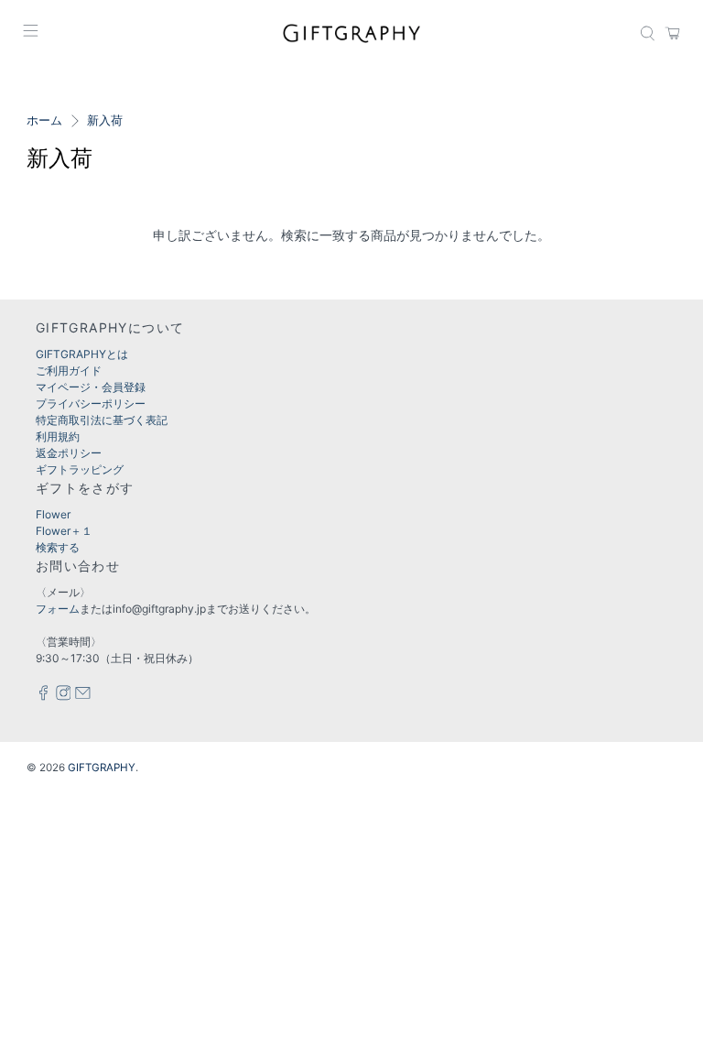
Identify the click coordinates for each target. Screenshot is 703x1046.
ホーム (44, 121)
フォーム (58, 609)
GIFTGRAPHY (101, 767)
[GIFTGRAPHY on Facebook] (43, 696)
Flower (53, 514)
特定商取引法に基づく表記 (102, 420)
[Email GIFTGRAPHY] (83, 696)
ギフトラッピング (80, 469)
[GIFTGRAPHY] (351, 33)
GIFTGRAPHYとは (82, 354)
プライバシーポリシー (91, 403)
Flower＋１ (64, 531)
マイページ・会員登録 (91, 387)
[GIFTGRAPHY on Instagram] (63, 696)
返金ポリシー (69, 453)
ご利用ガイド (69, 370)
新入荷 (105, 121)
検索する (58, 547)
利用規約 (58, 436)
